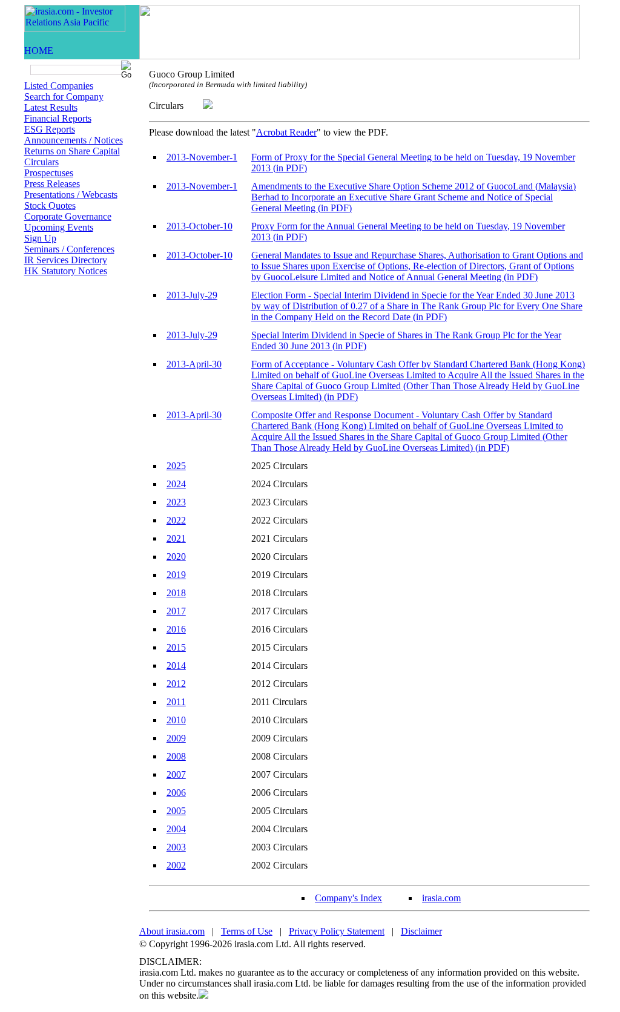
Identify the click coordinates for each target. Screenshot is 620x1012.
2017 (176, 611)
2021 (176, 538)
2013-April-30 (194, 364)
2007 (176, 774)
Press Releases (52, 184)
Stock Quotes (50, 205)
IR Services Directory (65, 260)
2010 (176, 720)
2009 (176, 738)
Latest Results (51, 107)
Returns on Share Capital (72, 151)
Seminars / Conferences (69, 249)
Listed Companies (58, 85)
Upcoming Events (58, 227)
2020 (176, 556)
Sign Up (40, 238)
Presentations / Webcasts (70, 194)
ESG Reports (49, 129)
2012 (176, 683)
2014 (176, 665)
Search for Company (64, 96)
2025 (176, 466)
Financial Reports (57, 118)
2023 (176, 502)
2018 (176, 593)
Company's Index (348, 898)
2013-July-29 (192, 295)
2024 (176, 484)
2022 (176, 520)
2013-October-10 (199, 226)
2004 (176, 829)
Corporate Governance (67, 216)
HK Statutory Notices (65, 271)
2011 (176, 702)
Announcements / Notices (73, 140)
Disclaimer (421, 931)
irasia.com (441, 898)
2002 (176, 865)
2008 (176, 756)
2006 (176, 792)
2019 (176, 575)
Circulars (41, 162)
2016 (176, 629)
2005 (176, 811)
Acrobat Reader (286, 132)
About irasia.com (172, 931)
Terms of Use (246, 931)
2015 (176, 647)
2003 (176, 847)
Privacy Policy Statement (336, 931)
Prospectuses (48, 173)
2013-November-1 (202, 157)
